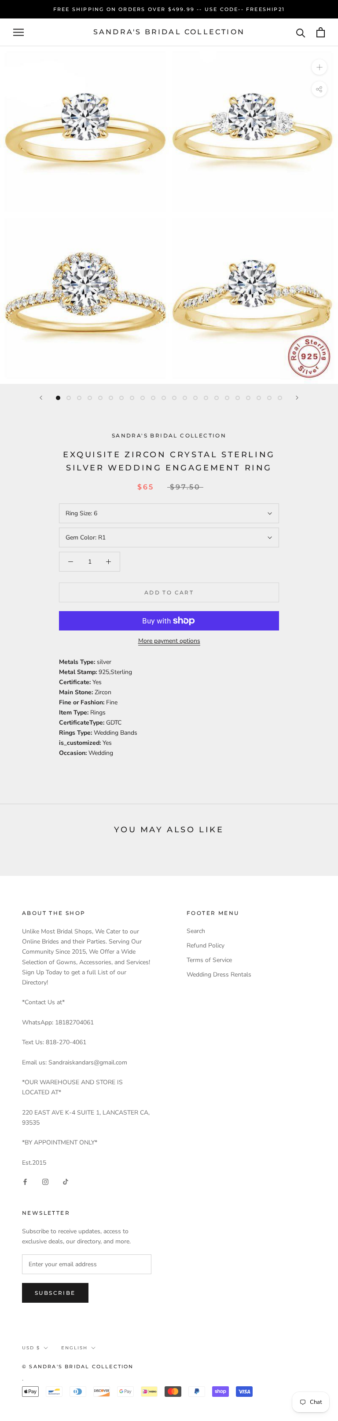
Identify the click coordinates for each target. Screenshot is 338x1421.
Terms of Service (209, 960)
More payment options (169, 641)
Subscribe (55, 1293)
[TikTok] (65, 1182)
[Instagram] (45, 1182)
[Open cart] (320, 32)
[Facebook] (25, 1182)
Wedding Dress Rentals (219, 974)
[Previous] (41, 398)
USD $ (31, 1348)
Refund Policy (205, 945)
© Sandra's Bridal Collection (78, 1366)
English (74, 1348)
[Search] (300, 32)
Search (196, 931)
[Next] (297, 398)
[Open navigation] (18, 32)
